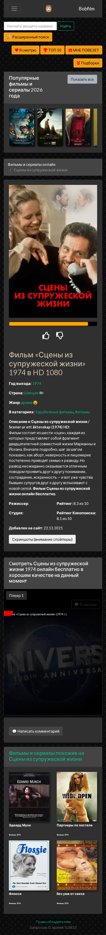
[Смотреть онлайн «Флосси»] (29, 865)
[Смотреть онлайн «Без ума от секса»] (77, 865)
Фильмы (82, 412)
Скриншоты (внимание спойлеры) (42, 539)
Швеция (31, 393)
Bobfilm (86, 8)
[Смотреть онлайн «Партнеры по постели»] (77, 796)
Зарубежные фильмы (54, 412)
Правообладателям (53, 921)
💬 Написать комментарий (35, 731)
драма (26, 402)
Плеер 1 (16, 595)
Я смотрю (87, 604)
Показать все (82, 79)
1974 (36, 383)
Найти (65, 26)
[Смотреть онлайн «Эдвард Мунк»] (29, 796)
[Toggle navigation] (14, 8)
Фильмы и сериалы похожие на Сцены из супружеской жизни (46, 756)
